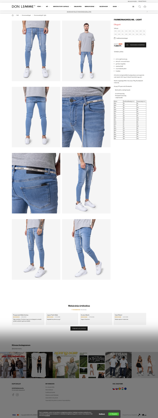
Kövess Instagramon (21, 345)
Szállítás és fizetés (50, 392)
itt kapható (47, 415)
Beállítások (102, 414)
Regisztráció (142, 1)
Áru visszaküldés (49, 387)
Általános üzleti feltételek (52, 395)
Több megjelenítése (79, 328)
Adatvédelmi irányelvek (51, 397)
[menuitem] (40, 6)
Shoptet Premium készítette (130, 415)
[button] (147, 11)
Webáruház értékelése (79, 306)
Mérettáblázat (49, 389)
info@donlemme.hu (18, 388)
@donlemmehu (17, 348)
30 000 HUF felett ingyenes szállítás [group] (79, 11)
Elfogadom (114, 414)
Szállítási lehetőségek (122, 38)
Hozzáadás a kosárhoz (137, 45)
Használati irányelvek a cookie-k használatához (57, 400)
